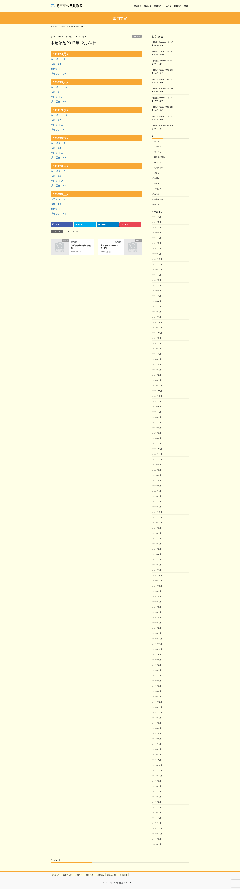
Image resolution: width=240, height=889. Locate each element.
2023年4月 (156, 427)
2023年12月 (157, 385)
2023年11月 (157, 390)
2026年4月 (156, 237)
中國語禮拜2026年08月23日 (163, 42)
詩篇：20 (56, 64)
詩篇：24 (56, 176)
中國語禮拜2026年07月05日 (163, 107)
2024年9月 (156, 338)
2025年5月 (156, 295)
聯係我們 (123, 874)
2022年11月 (157, 454)
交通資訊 (100, 874)
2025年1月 (156, 317)
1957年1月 (156, 844)
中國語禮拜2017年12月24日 (110, 247)
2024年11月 (157, 327)
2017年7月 (156, 791)
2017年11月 (157, 770)
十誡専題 (156, 173)
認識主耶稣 (158, 167)
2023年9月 (156, 401)
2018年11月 (157, 707)
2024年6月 (156, 353)
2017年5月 (156, 802)
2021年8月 (156, 533)
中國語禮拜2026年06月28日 (163, 116)
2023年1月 (156, 443)
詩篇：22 (56, 120)
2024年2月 (156, 375)
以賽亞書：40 (58, 101)
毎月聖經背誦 (159, 157)
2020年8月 (156, 596)
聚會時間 (79, 874)
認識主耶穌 (111, 874)
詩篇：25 (56, 204)
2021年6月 (156, 543)
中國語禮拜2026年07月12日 (163, 97)
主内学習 (137, 36)
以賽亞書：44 (58, 213)
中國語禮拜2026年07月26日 (163, 79)
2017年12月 (157, 765)
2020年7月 (156, 601)
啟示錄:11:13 (58, 171)
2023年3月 (156, 433)
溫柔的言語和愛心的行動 (81, 247)
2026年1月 (156, 253)
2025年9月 (156, 274)
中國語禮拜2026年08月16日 (163, 51)
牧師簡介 (89, 874)
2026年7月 (156, 222)
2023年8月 (156, 406)
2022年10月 (157, 459)
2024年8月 (156, 343)
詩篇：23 (56, 148)
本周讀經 (76, 231)
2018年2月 (156, 754)
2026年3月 (156, 243)
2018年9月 (156, 717)
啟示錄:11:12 (58, 143)
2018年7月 (156, 728)
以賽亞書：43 (58, 185)
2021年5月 (156, 549)
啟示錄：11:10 (59, 87)
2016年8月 (156, 839)
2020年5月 (156, 612)
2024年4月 (156, 364)
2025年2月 (156, 311)
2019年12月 (157, 638)
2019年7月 (156, 665)
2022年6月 (156, 480)
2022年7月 (156, 475)
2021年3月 (156, 559)
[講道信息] (133, 244)
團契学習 (157, 188)
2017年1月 (156, 823)
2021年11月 (157, 517)
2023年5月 (156, 422)
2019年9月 (156, 654)
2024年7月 (156, 348)
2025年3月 (156, 306)
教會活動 (156, 194)
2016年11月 (157, 833)
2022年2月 (156, 501)
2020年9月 (156, 591)
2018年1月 (156, 759)
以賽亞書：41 (58, 129)
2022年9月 (156, 464)
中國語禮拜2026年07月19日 (163, 88)
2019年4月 (156, 680)
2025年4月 (156, 301)
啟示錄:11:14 (58, 199)
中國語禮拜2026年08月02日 (163, 70)
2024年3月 (156, 369)
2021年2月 (156, 564)
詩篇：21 (56, 92)
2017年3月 (156, 812)
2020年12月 (157, 575)
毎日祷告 (157, 151)
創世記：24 (57, 180)
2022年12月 (157, 448)
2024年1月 (156, 380)
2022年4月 (156, 491)
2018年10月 (157, 712)
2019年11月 (157, 644)
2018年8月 (156, 723)
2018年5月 (156, 738)
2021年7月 (156, 538)
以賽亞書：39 (58, 73)
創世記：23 (57, 152)
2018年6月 (156, 733)
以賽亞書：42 (58, 157)
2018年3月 (156, 749)
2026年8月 (156, 216)
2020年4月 (156, 617)
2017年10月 (157, 775)
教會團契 (156, 178)
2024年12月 (157, 322)
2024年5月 (156, 359)
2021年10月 (157, 522)
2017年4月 (156, 807)
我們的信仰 (67, 874)
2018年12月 (157, 702)
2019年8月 (156, 659)
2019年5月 (156, 675)
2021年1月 (156, 570)
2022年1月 (156, 506)
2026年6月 (156, 227)
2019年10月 (157, 649)
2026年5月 (156, 232)
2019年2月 (156, 691)
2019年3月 (156, 686)
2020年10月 (157, 586)
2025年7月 (156, 285)
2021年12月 (157, 512)
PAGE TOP (232, 860)
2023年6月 (156, 417)
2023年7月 (156, 411)
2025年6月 (156, 290)
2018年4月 (156, 744)
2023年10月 (157, 396)
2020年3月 (156, 622)
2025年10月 (157, 269)
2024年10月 (157, 332)
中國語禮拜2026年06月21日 (163, 125)
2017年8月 (156, 786)
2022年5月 (156, 485)
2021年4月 (156, 554)
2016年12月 (157, 828)
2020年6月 (156, 607)
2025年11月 (157, 264)
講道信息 (156, 204)
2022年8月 (156, 470)
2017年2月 (156, 817)
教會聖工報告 (157, 199)
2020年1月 (156, 633)
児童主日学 (158, 183)
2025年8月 (156, 280)
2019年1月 (156, 696)
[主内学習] (60, 244)
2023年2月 (156, 438)
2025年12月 (157, 259)
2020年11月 (157, 580)
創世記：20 (57, 69)
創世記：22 (57, 124)
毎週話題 (157, 162)
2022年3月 (156, 496)
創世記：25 (57, 209)
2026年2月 (156, 248)
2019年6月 (156, 670)
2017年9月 (156, 781)
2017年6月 (156, 796)
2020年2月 (156, 628)
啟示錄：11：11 (60, 115)
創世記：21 (57, 96)
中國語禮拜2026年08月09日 (163, 60)
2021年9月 (156, 528)
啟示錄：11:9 (58, 59)
